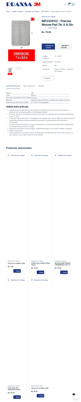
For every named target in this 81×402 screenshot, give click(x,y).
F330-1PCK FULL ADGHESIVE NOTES (14, 388)
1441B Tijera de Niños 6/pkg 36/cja (40, 264)
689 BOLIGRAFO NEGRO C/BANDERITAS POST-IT (62, 264)
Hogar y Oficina (17, 11)
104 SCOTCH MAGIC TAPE (16, 263)
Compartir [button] (46, 78)
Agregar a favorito (65, 46)
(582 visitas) (53, 28)
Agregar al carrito (49, 46)
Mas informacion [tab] (29, 86)
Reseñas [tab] (41, 86)
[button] (69, 4)
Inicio (8, 11)
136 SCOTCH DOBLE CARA (39, 388)
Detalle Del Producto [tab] (13, 86)
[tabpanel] (40, 114)
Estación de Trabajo (32, 11)
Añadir (18, 271)
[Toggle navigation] (73, 4)
